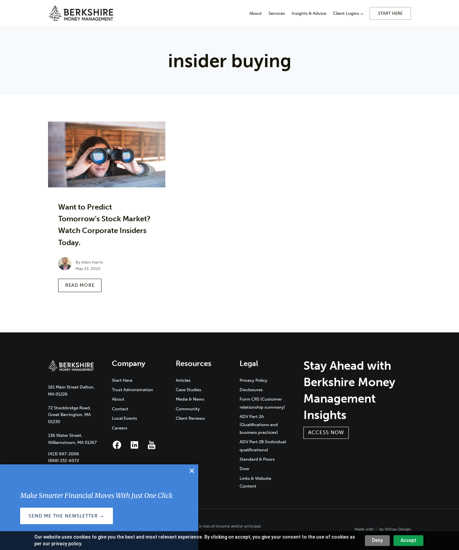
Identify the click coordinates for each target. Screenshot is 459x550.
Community (188, 408)
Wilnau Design (398, 529)
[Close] (192, 471)
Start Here (390, 13)
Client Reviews (190, 418)
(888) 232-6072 (63, 460)
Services (276, 13)
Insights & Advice (309, 13)
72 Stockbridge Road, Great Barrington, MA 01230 (69, 414)
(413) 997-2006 (63, 453)
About (255, 13)
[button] (326, 433)
